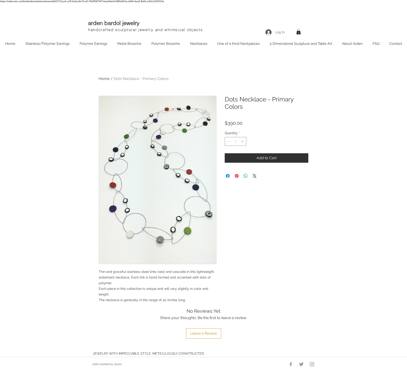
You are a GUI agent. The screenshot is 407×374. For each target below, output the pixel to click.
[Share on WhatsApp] (245, 176)
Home (104, 78)
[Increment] (243, 141)
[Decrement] (228, 141)
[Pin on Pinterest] (237, 176)
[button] (298, 31)
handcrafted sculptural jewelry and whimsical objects (145, 29)
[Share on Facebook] (228, 176)
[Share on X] (254, 176)
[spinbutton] (235, 141)
